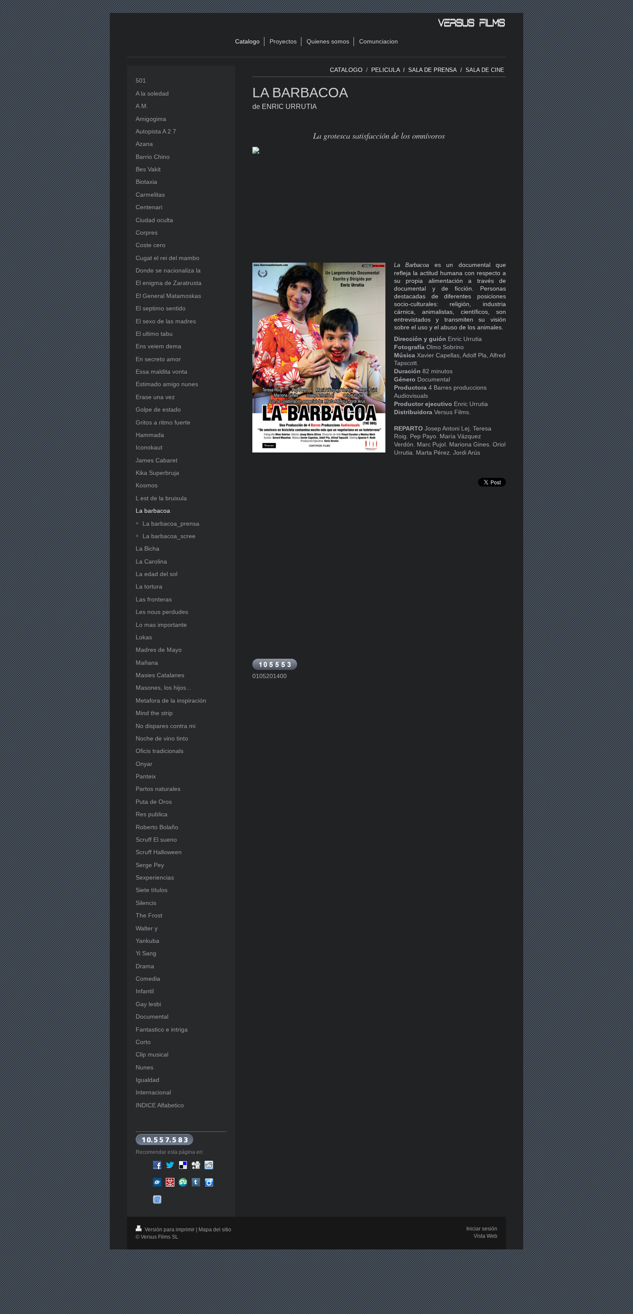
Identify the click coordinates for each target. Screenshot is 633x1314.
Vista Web (485, 1236)
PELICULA (385, 69)
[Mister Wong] (170, 1182)
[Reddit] (209, 1165)
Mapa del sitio (215, 1230)
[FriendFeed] (157, 1199)
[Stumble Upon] (183, 1182)
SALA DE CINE (485, 70)
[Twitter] (170, 1165)
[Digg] (196, 1165)
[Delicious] (183, 1165)
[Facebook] (157, 1165)
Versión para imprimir (169, 1230)
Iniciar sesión (481, 1229)
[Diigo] (209, 1182)
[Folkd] (157, 1182)
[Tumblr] (196, 1182)
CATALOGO (346, 69)
